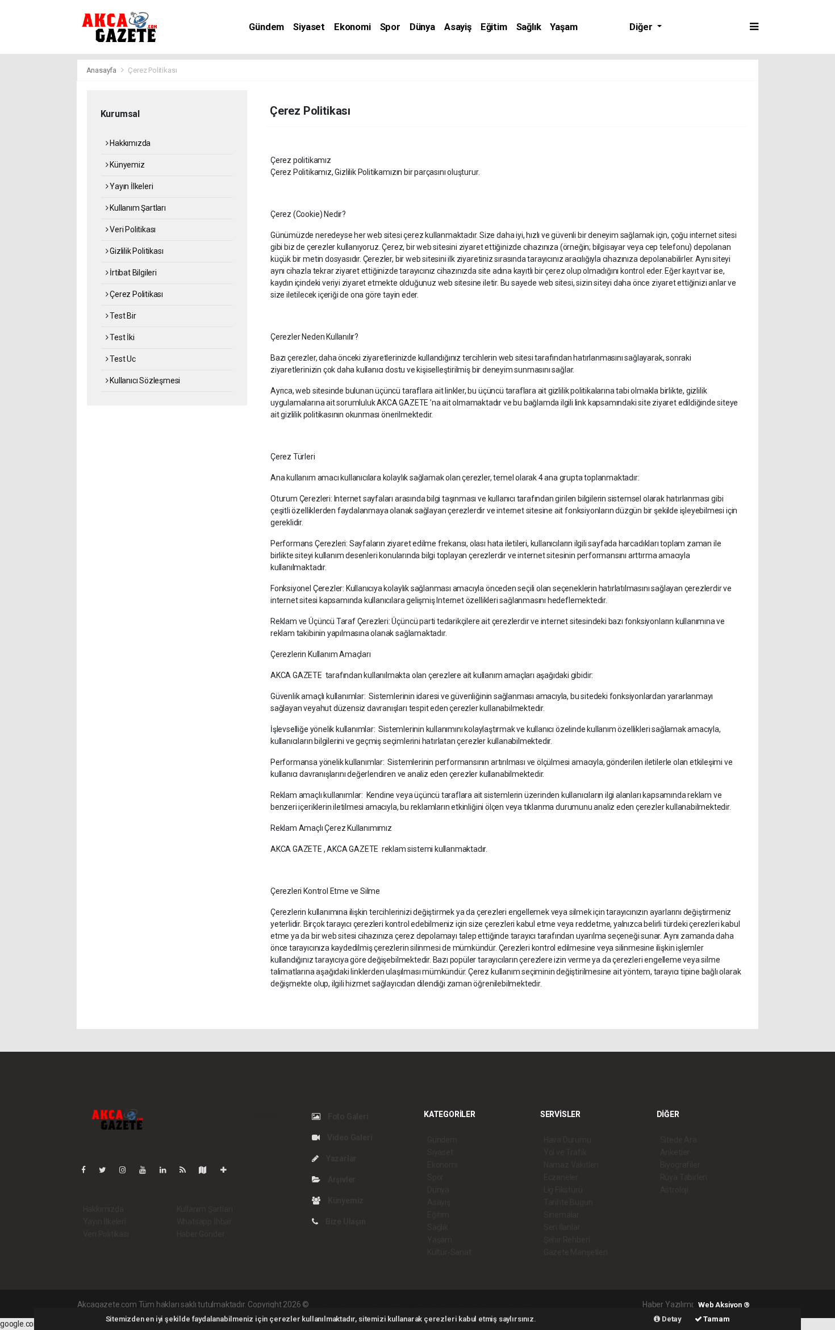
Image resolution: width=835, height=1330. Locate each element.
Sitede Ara (678, 1139)
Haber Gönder (201, 1234)
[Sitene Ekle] (228, 1169)
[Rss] (187, 1169)
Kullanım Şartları (137, 207)
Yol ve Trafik (565, 1152)
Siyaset (309, 27)
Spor (390, 27)
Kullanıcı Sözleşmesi (144, 380)
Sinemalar (561, 1214)
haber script (519, 1304)
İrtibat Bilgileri (132, 272)
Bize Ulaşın (345, 1221)
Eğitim (494, 27)
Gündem (266, 27)
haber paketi (382, 1304)
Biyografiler (680, 1164)
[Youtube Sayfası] (147, 1169)
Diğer (641, 27)
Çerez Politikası (135, 294)
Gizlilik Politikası (135, 251)
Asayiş (457, 27)
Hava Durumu (567, 1139)
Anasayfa (102, 70)
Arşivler (341, 1179)
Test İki (121, 337)
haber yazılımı (335, 1304)
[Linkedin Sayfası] (168, 1169)
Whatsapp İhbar (204, 1221)
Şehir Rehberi (567, 1239)
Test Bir (122, 315)
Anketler (675, 1152)
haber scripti (427, 1304)
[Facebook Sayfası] (88, 1169)
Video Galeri (348, 1137)
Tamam (716, 1319)
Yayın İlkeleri (130, 186)
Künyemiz (126, 164)
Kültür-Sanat (449, 1252)
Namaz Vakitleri (571, 1164)
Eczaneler (561, 1177)
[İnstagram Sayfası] (127, 1169)
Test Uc (121, 358)
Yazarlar (340, 1158)
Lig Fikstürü (563, 1189)
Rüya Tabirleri (683, 1177)
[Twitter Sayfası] (107, 1169)
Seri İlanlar (562, 1227)
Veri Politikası (132, 229)
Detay (671, 1319)
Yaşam (563, 27)
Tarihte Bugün (568, 1202)
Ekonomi (352, 27)
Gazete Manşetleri (576, 1252)
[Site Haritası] (207, 1169)
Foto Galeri (347, 1116)
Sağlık (528, 27)
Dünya (422, 27)
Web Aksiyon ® (724, 1304)
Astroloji (674, 1189)
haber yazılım (474, 1304)
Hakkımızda (129, 143)
